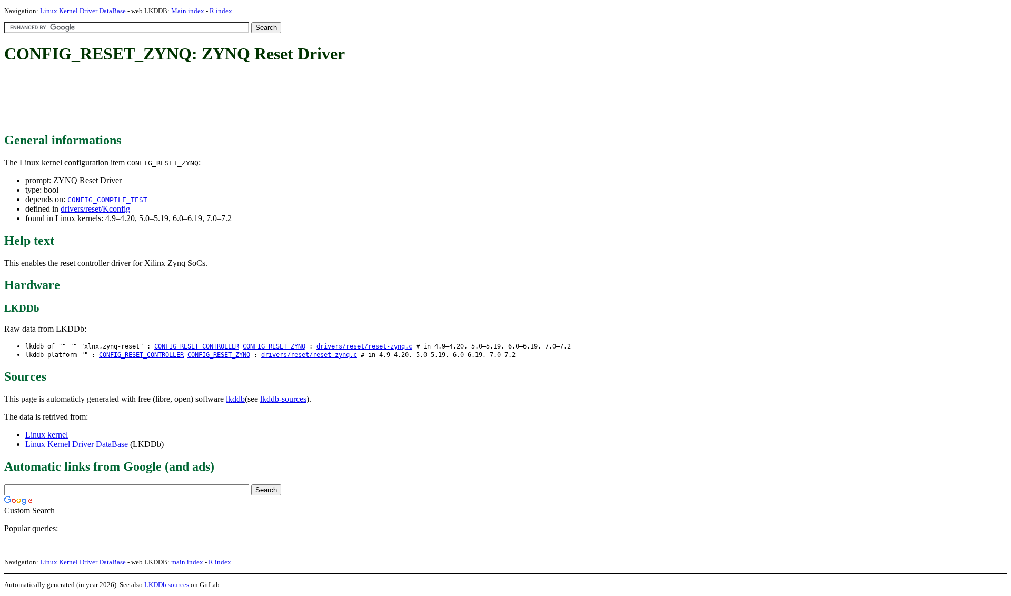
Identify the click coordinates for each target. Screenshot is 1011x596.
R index (221, 11)
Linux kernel (46, 434)
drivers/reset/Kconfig (95, 208)
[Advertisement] (196, 99)
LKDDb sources (166, 585)
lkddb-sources (283, 398)
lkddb (235, 398)
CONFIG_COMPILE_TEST (107, 200)
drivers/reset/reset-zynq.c (364, 346)
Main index (187, 11)
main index (187, 562)
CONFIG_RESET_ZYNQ (274, 346)
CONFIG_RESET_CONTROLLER (196, 346)
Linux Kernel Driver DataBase (83, 11)
